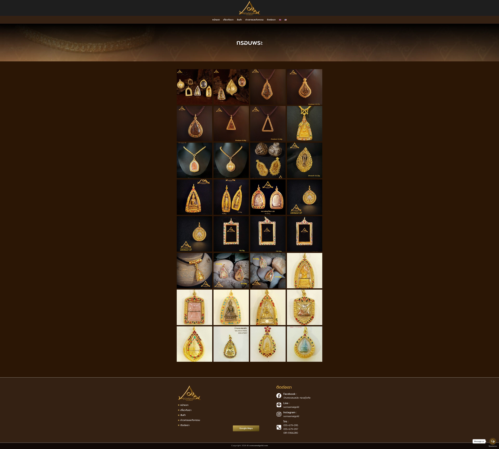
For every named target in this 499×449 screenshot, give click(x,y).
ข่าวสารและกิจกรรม (254, 19)
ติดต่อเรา (271, 19)
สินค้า (239, 19)
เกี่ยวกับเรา (228, 19)
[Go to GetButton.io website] (493, 446)
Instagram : (290, 412)
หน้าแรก (216, 19)
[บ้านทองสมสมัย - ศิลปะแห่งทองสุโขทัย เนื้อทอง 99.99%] (249, 8)
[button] (246, 428)
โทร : (286, 421)
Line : (286, 403)
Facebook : (290, 394)
